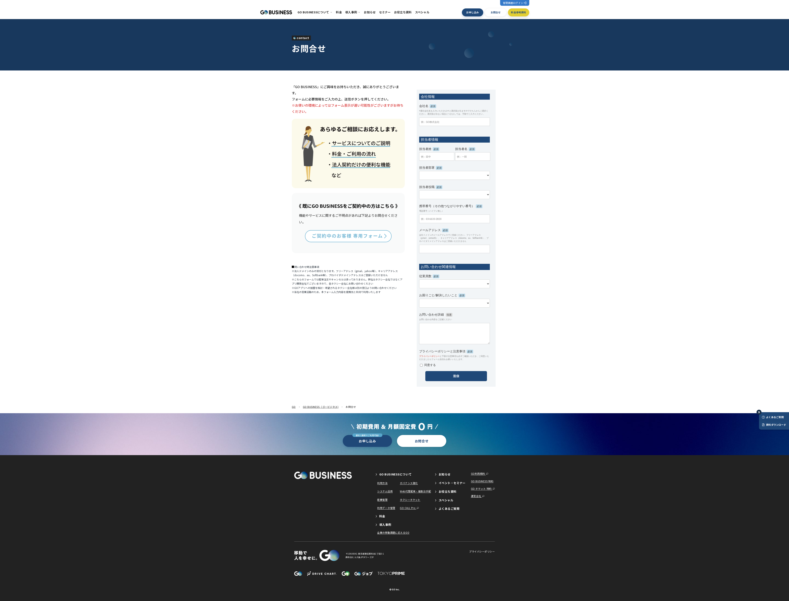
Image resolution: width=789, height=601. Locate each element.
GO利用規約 (478, 473)
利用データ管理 (386, 508)
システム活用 (385, 491)
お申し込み (472, 12)
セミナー (385, 12)
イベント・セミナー (452, 483)
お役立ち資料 (403, 12)
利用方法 (382, 483)
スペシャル (422, 12)
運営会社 (476, 496)
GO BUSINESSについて (313, 12)
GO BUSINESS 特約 (482, 481)
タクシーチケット (410, 499)
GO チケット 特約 (481, 488)
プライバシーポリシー (482, 551)
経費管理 (382, 499)
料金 (339, 12)
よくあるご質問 (448, 508)
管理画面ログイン (513, 3)
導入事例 (351, 12)
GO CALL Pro (408, 508)
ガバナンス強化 (409, 483)
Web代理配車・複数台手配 (415, 491)
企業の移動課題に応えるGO (393, 532)
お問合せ (496, 12)
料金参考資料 (518, 12)
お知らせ (370, 12)
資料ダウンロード (776, 424)
